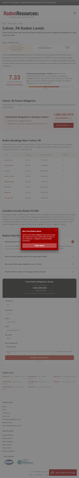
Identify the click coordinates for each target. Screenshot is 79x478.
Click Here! (39, 245)
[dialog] (39, 239)
